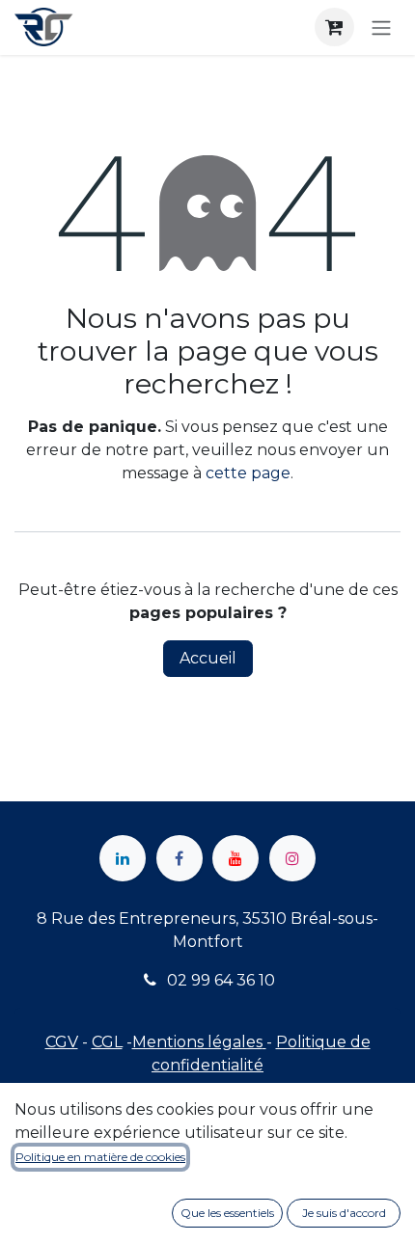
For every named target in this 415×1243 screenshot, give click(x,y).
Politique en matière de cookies (100, 1156)
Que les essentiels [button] (227, 1212)
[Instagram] (292, 858)
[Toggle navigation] (381, 27)
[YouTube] (235, 858)
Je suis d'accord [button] (344, 1212)
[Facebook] (179, 858)
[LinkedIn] (122, 858)
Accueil (208, 658)
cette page (248, 473)
